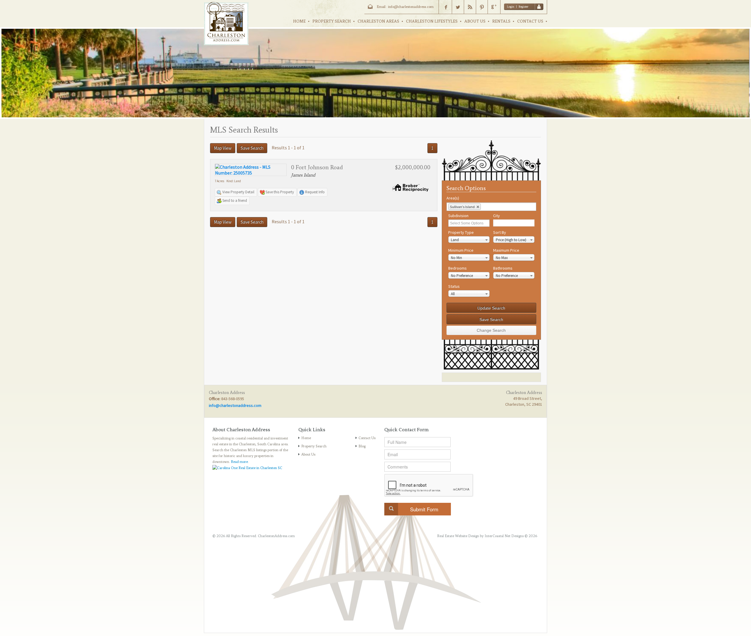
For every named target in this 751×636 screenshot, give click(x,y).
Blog (362, 446)
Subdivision (458, 215)
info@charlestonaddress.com (235, 405)
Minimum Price (460, 250)
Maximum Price (506, 250)
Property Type (461, 232)
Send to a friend (234, 200)
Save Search (252, 148)
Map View (222, 148)
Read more (239, 462)
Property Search (314, 446)
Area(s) (452, 198)
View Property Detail (238, 192)
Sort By (499, 232)
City (496, 215)
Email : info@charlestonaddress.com (405, 7)
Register (523, 7)
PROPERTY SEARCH (331, 21)
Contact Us (367, 438)
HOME (299, 21)
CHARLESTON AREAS (378, 21)
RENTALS (501, 21)
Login (510, 7)
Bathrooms (502, 268)
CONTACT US (530, 21)
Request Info (315, 192)
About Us (308, 454)
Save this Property (279, 192)
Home (306, 438)
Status (454, 286)
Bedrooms (457, 268)
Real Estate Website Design (458, 536)
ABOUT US (475, 21)
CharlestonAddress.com (276, 536)
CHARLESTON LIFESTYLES (432, 21)
